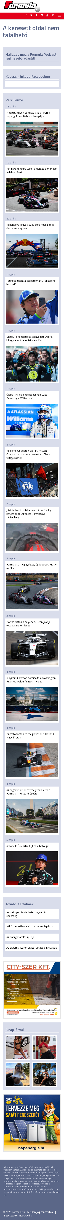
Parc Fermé (14, 100)
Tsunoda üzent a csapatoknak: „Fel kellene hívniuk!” (30, 282)
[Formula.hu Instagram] (42, 15)
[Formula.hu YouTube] (47, 15)
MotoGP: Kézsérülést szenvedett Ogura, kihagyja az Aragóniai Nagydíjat (29, 338)
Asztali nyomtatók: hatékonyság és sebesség (26, 914)
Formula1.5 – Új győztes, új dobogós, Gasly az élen (31, 566)
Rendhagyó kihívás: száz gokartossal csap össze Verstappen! (30, 226)
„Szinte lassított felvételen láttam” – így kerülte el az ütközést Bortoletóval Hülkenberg (28, 514)
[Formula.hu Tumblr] (36, 15)
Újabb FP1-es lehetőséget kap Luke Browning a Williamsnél (26, 396)
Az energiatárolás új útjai (20, 937)
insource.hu (25, 1215)
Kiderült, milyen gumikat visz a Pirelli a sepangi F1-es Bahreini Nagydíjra (28, 114)
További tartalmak (20, 904)
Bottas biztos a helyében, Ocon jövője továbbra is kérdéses (28, 623)
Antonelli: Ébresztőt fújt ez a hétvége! (27, 846)
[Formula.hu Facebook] (26, 15)
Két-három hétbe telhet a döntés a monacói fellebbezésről (31, 170)
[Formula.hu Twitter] (31, 15)
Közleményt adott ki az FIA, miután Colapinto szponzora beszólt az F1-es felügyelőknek (28, 454)
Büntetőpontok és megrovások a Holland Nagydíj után (30, 735)
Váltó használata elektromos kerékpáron (29, 926)
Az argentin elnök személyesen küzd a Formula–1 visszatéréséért (28, 791)
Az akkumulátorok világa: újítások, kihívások (31, 947)
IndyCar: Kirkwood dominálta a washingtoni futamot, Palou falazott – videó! (31, 679)
